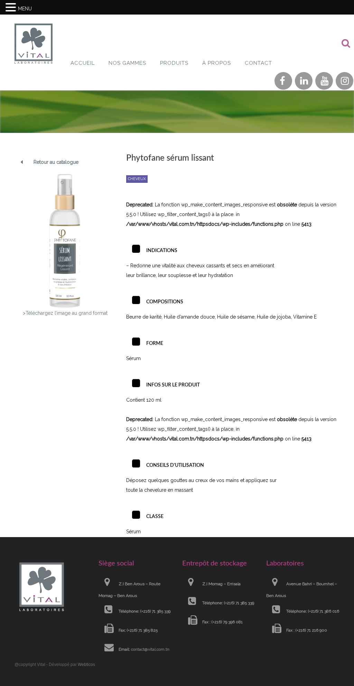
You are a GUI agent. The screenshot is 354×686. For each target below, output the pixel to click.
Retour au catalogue (56, 162)
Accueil (83, 63)
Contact (258, 63)
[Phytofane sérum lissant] (65, 240)
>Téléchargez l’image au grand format (65, 313)
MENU (25, 8)
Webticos (86, 664)
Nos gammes (127, 63)
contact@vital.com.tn (150, 649)
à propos (216, 63)
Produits (174, 63)
